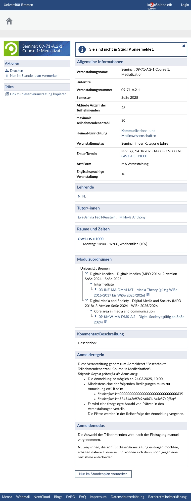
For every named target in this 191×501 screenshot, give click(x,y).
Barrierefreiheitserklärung (167, 497)
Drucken (16, 71)
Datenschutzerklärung (127, 497)
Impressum (98, 497)
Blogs (58, 497)
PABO (70, 497)
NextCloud (42, 497)
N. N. (82, 196)
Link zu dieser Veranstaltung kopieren (38, 94)
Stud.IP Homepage (172, 17)
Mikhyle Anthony (132, 217)
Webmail (23, 497)
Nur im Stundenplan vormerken (34, 76)
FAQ (82, 497)
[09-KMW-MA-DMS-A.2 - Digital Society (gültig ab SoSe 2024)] (106, 322)
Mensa (7, 497)
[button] (184, 46)
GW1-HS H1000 (134, 156)
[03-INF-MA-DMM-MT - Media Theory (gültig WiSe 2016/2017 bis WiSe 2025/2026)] (148, 295)
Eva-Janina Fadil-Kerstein (97, 217)
